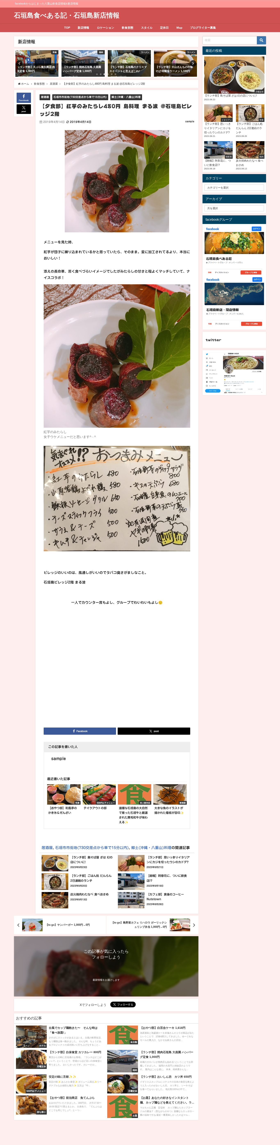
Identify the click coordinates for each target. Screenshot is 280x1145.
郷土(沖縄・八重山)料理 (126, 97)
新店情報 (83, 27)
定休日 (164, 27)
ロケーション (105, 27)
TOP (67, 27)
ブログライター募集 (203, 27)
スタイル (147, 27)
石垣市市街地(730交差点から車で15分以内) (80, 97)
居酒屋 (45, 97)
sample (189, 121)
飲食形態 (127, 27)
